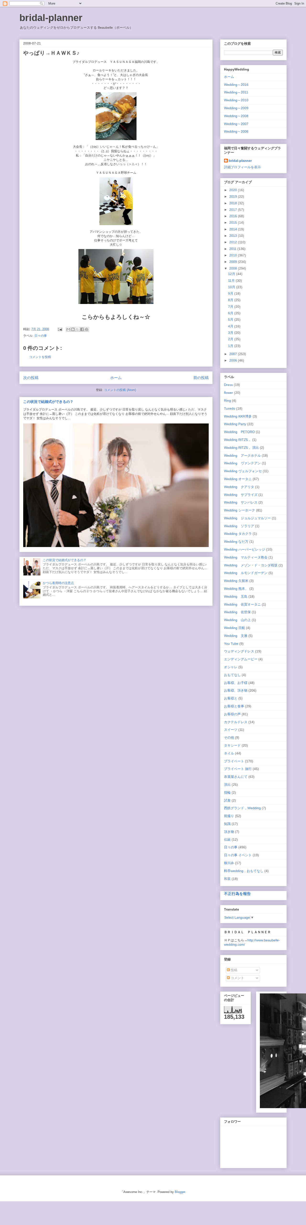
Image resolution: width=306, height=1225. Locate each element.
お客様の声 (232, 714)
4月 (231, 326)
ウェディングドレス (239, 651)
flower (228, 393)
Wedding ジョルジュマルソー (247, 518)
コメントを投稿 (40, 357)
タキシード (232, 745)
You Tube (231, 643)
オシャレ (230, 667)
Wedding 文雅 (235, 636)
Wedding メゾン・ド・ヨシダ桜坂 (251, 565)
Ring (227, 400)
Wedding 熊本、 (236, 589)
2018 (233, 203)
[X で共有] (77, 329)
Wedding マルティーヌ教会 (246, 557)
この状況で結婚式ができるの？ (48, 402)
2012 (233, 242)
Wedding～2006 (236, 131)
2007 (233, 354)
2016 (233, 216)
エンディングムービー (240, 659)
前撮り (229, 816)
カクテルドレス (235, 722)
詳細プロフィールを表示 (242, 167)
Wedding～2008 (236, 116)
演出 (227, 784)
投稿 (233, 970)
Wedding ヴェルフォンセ (243, 471)
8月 (231, 300)
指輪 (227, 792)
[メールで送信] (68, 329)
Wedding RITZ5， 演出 (241, 448)
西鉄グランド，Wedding (242, 808)
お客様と (230, 698)
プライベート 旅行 (238, 769)
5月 (231, 319)
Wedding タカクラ (238, 534)
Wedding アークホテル (242, 455)
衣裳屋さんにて (235, 777)
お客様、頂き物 (235, 690)
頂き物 (229, 832)
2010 (233, 255)
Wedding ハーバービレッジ (244, 549)
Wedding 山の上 (237, 620)
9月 (231, 293)
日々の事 (40, 335)
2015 (233, 222)
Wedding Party (235, 424)
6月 (231, 313)
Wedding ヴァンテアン (242, 463)
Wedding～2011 (236, 92)
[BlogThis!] (73, 329)
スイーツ (230, 730)
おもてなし (232, 675)
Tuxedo (229, 408)
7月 (231, 307)
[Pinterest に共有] (86, 329)
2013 (233, 236)
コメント (237, 978)
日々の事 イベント (238, 855)
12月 (232, 274)
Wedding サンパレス (240, 502)
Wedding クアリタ (239, 487)
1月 (231, 346)
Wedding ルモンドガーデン (246, 573)
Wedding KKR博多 (238, 416)
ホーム (116, 378)
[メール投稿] (59, 329)
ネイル (229, 753)
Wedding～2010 (236, 100)
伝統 (227, 839)
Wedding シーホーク (239, 510)
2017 (233, 209)
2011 (233, 249)
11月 (232, 280)
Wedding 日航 (234, 628)
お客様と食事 (234, 706)
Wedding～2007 (236, 124)
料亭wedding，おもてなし (243, 871)
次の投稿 (30, 378)
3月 (231, 333)
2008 (233, 268)
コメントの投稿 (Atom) (120, 390)
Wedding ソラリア (239, 526)
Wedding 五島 (235, 596)
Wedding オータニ (238, 479)
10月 (232, 287)
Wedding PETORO (239, 432)
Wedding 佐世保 (237, 612)
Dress (228, 385)
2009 (233, 262)
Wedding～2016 (236, 85)
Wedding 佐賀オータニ (242, 604)
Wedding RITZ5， (237, 440)
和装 (227, 879)
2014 (233, 229)
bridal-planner (50, 17)
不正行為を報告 (237, 893)
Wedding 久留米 (236, 581)
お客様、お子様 (235, 683)
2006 (233, 360)
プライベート (234, 761)
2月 (231, 339)
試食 (227, 800)
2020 (233, 190)
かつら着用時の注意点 (58, 583)
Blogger (180, 1192)
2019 (233, 196)
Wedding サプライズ (240, 495)
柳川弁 (229, 863)
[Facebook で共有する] (82, 329)
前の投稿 (201, 378)
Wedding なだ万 (236, 541)
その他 (229, 737)
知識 (227, 824)
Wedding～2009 (236, 108)
